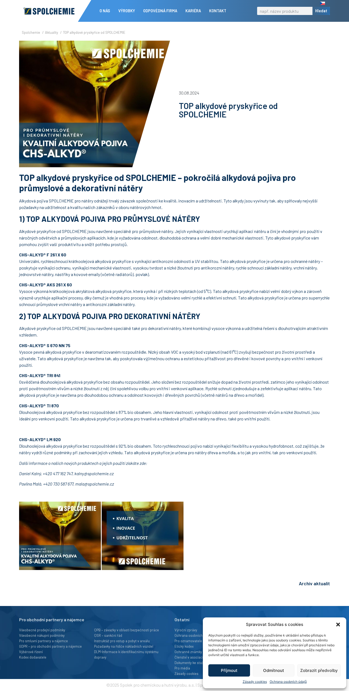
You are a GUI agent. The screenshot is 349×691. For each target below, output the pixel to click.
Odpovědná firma (160, 10)
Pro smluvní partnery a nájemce (43, 641)
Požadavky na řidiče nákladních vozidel (123, 646)
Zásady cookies (255, 682)
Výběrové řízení (31, 652)
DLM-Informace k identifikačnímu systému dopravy (126, 654)
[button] (338, 624)
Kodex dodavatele (32, 657)
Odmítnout (273, 670)
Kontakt (217, 10)
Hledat (321, 10)
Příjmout (229, 670)
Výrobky (126, 10)
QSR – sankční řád (108, 635)
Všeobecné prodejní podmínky (42, 630)
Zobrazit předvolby (319, 670)
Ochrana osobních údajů (288, 682)
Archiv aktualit (314, 583)
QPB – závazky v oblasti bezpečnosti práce (126, 630)
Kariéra (193, 10)
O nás (105, 10)
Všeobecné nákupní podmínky (42, 635)
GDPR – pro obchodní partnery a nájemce (50, 646)
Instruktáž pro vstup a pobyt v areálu (122, 641)
